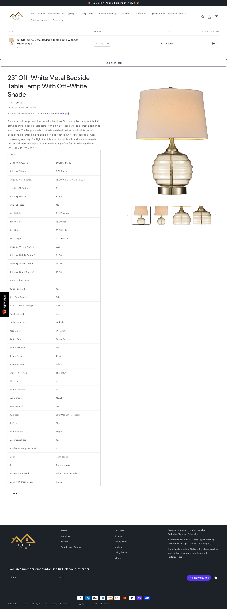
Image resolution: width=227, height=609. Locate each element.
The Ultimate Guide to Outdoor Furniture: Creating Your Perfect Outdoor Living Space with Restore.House (193, 552)
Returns (64, 541)
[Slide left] (127, 215)
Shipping (12, 107)
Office (117, 557)
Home (64, 530)
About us (65, 536)
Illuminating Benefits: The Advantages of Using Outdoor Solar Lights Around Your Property (191, 541)
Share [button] (14, 493)
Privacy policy (51, 603)
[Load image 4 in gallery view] (202, 215)
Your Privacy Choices (72, 546)
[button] (37, 13)
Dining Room (121, 541)
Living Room (120, 552)
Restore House (21, 603)
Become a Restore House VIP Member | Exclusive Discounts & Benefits (187, 532)
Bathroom (119, 530)
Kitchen (118, 546)
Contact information (101, 603)
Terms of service (66, 603)
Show (4, 304)
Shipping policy (83, 603)
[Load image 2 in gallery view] (161, 215)
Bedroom (119, 536)
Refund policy (36, 603)
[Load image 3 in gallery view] (181, 215)
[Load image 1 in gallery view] (141, 215)
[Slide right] (215, 215)
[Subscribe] (59, 577)
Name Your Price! (113, 62)
